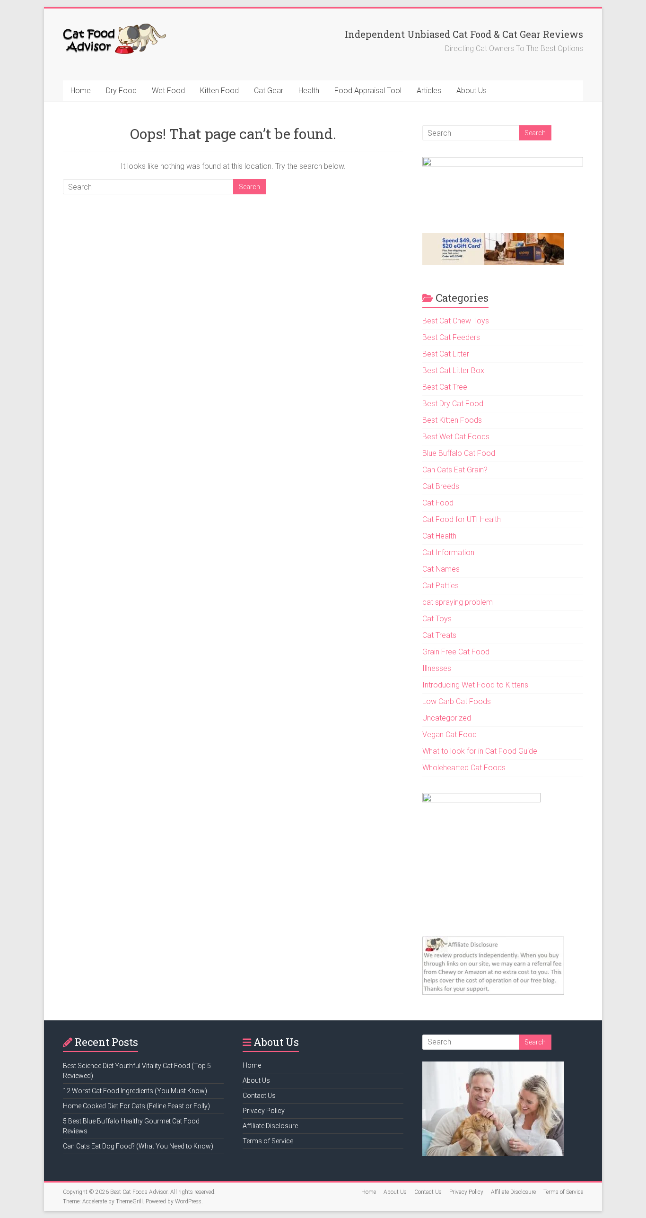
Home (80, 90)
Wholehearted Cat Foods (464, 767)
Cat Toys (437, 618)
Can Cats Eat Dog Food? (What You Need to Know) (138, 1146)
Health (308, 90)
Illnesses (436, 668)
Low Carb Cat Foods (456, 701)
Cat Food (438, 502)
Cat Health (439, 535)
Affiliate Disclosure (270, 1126)
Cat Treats (439, 635)
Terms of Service (268, 1141)
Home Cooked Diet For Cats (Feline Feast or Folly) (136, 1106)
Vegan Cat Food (449, 734)
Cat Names (441, 569)
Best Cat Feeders (451, 337)
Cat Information (448, 552)
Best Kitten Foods (452, 420)
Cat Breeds (440, 486)
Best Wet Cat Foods (455, 436)
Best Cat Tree (444, 387)
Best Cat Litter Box (453, 370)
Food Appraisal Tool (368, 90)
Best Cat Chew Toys (455, 320)
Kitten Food (219, 90)
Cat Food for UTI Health (461, 519)
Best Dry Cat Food (452, 403)
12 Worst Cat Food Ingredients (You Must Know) (135, 1091)
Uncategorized (446, 717)
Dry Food (121, 90)
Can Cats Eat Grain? (455, 469)
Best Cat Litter (445, 353)
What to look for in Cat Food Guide (479, 751)
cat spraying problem (457, 602)
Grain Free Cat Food (455, 651)
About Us (471, 90)
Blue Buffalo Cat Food (458, 453)
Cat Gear (268, 90)
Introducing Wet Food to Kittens (475, 684)
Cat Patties (440, 585)
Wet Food (168, 90)
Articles (429, 90)
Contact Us (259, 1095)
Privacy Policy (264, 1110)
